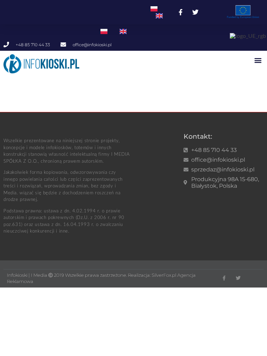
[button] (258, 60)
